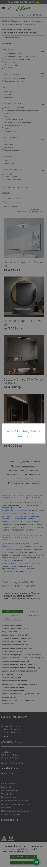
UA (21, 436)
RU (27, 436)
